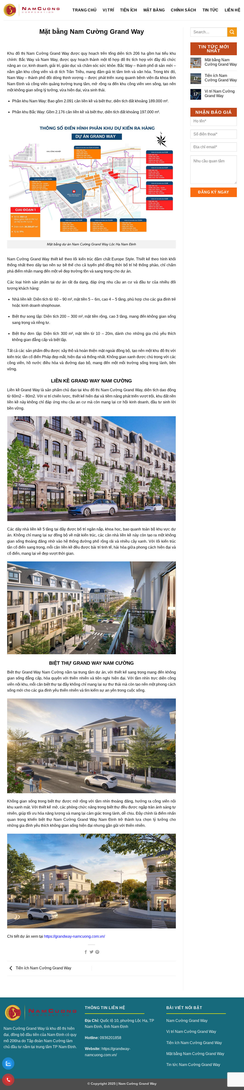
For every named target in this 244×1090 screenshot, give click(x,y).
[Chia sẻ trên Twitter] (91, 952)
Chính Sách (183, 10)
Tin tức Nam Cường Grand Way (193, 1065)
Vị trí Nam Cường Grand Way (220, 93)
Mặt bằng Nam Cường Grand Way (221, 62)
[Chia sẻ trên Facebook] (85, 952)
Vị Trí (108, 10)
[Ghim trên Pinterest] (97, 952)
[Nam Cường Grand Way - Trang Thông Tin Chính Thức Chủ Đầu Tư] (32, 10)
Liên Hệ (232, 10)
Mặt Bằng (154, 10)
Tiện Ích (128, 10)
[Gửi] (232, 32)
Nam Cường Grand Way (187, 1021)
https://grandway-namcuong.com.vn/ (74, 936)
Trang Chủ (84, 10)
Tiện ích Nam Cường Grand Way (43, 968)
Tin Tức (211, 10)
